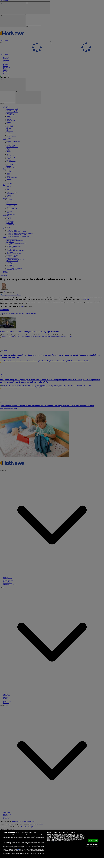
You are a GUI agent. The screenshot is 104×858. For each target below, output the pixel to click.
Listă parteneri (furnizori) (52, 841)
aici (18, 849)
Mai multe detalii (10, 840)
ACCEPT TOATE (93, 840)
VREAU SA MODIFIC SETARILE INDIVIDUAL (92, 845)
